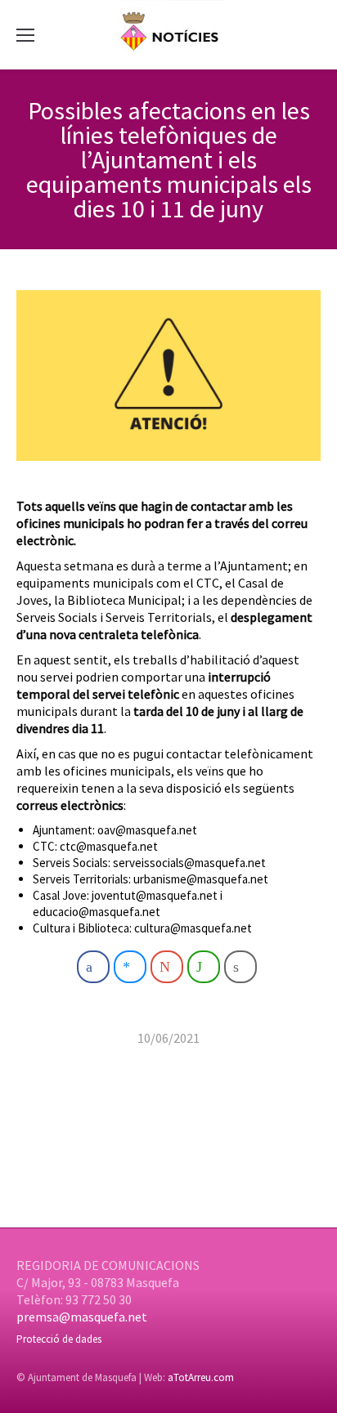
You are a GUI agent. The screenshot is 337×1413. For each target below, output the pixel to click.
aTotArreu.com (201, 1377)
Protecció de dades (58, 1339)
